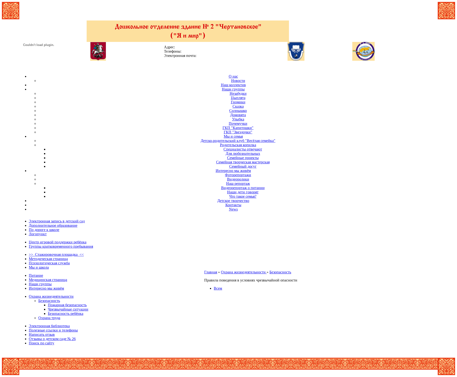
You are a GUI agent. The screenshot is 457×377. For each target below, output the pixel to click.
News (233, 209)
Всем (218, 288)
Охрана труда (49, 318)
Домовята (238, 115)
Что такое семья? (242, 196)
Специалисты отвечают (243, 149)
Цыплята (238, 98)
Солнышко (238, 111)
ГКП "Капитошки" (238, 128)
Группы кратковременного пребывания (61, 246)
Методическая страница (48, 259)
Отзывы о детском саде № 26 (52, 339)
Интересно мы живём (233, 171)
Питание (36, 275)
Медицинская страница (48, 280)
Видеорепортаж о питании (243, 188)
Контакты (233, 205)
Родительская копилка (238, 145)
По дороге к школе (44, 230)
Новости (238, 81)
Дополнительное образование (53, 225)
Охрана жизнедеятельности (51, 296)
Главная (210, 272)
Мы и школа (39, 267)
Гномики (238, 102)
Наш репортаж (238, 183)
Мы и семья (233, 136)
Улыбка (238, 119)
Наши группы (233, 89)
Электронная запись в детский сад (57, 221)
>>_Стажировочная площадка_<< (56, 254)
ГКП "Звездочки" (238, 132)
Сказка (238, 106)
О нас (233, 76)
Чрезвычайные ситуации (68, 309)
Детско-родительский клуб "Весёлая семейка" (238, 141)
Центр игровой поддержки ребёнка (57, 242)
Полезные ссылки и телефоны (53, 330)
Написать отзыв (42, 334)
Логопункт (38, 234)
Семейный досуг (243, 166)
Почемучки (238, 123)
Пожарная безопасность (67, 305)
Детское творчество (233, 201)
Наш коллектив (233, 85)
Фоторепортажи (238, 175)
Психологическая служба (49, 263)
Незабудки (238, 93)
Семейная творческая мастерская (243, 162)
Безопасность (49, 301)
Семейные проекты (243, 158)
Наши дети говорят (242, 192)
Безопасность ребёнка (65, 314)
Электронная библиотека (49, 326)
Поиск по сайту (41, 343)
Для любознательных (243, 153)
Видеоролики (238, 179)
